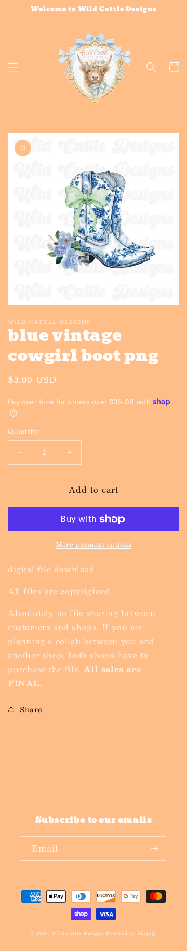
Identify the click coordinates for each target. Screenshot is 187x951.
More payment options (93, 544)
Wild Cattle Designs (77, 933)
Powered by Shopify (131, 933)
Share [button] (31, 709)
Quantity (23, 432)
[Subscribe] (154, 848)
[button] (13, 67)
